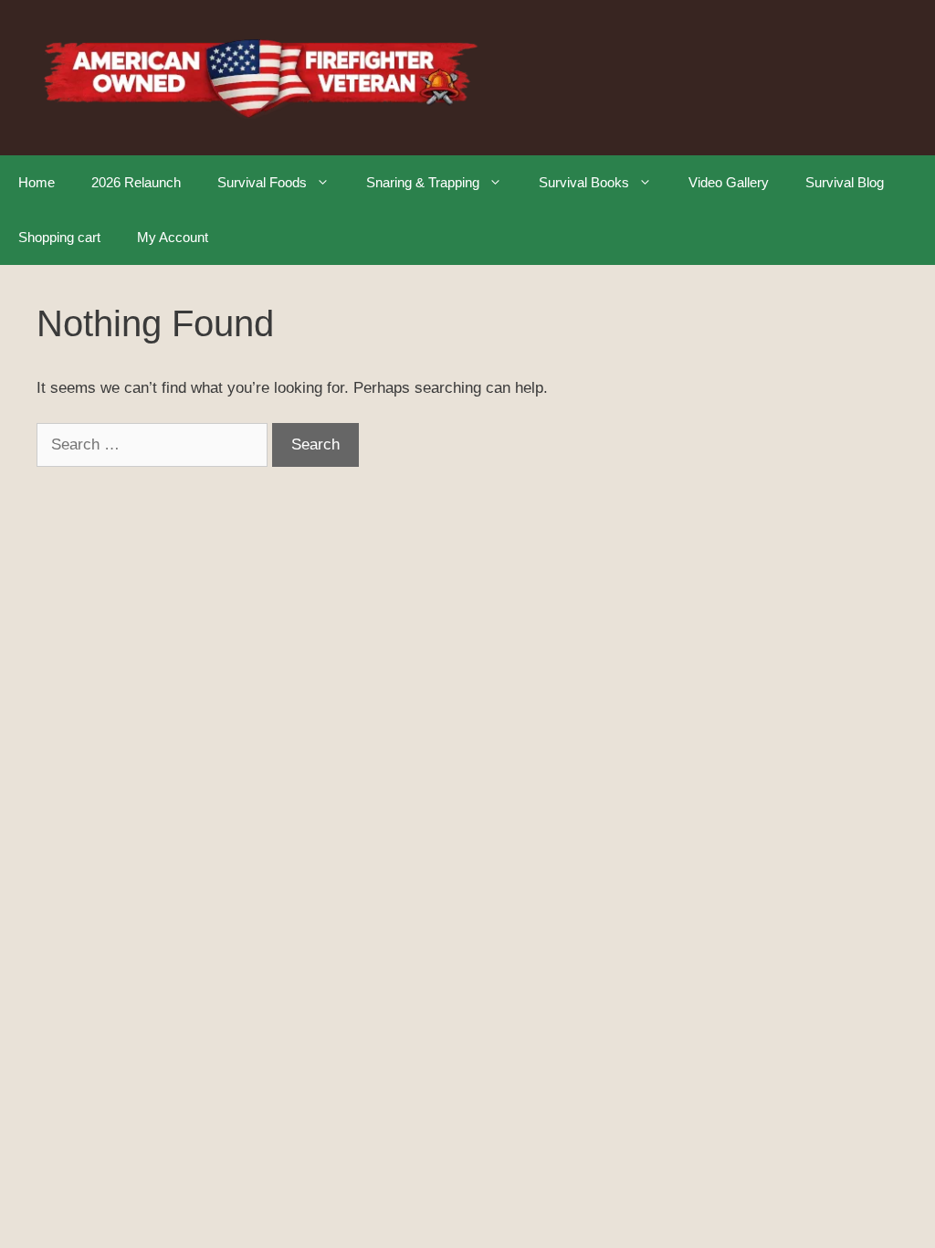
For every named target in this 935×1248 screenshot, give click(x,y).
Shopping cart (59, 237)
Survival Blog (844, 182)
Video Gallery (728, 182)
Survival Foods (262, 182)
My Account (172, 237)
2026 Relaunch (136, 182)
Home (36, 182)
